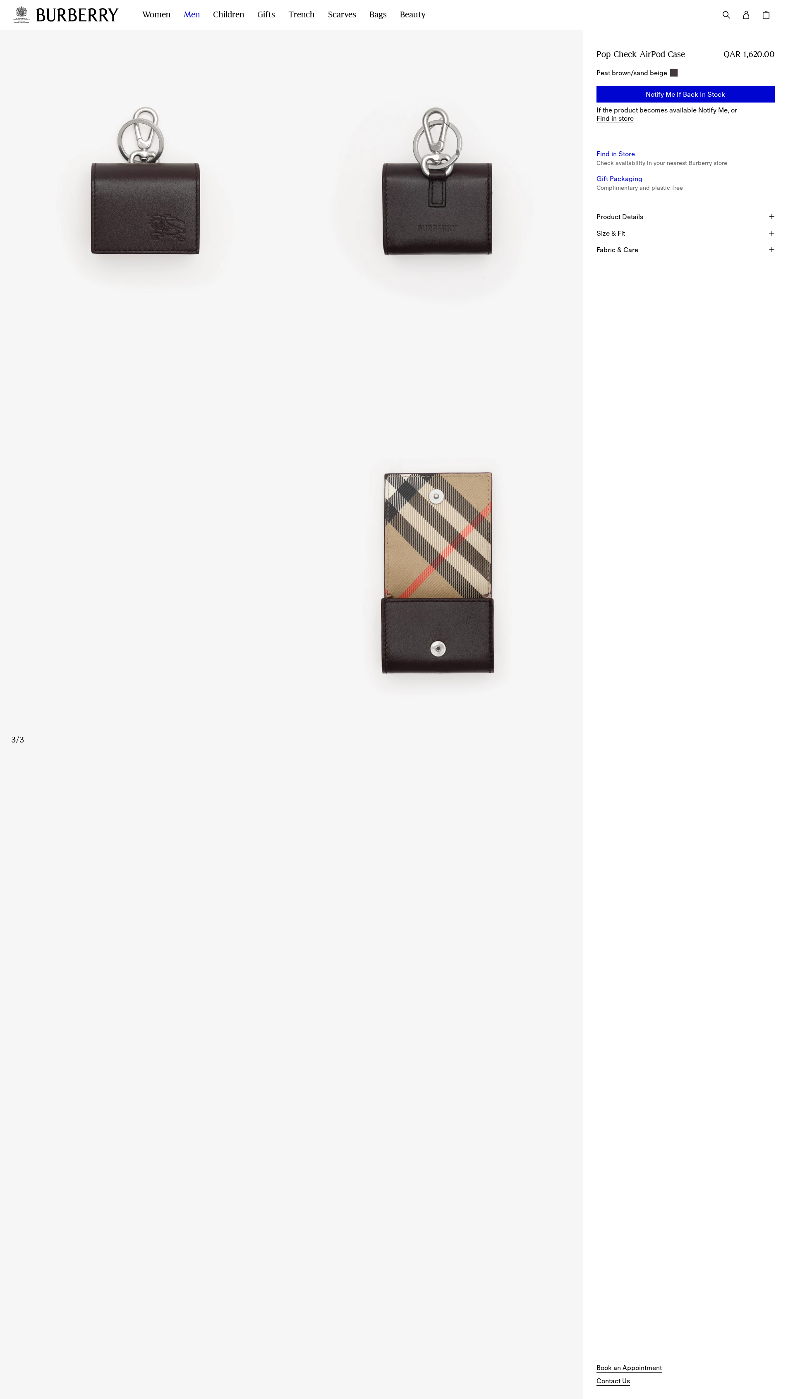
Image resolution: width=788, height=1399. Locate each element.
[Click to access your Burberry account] (746, 15)
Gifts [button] (266, 14)
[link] (629, 1368)
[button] (685, 94)
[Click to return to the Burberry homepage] (81, 15)
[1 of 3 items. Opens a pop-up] (146, 212)
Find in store (615, 118)
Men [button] (192, 14)
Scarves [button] (342, 14)
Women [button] (156, 14)
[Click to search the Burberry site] (726, 15)
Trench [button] (301, 14)
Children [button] (228, 14)
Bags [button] (378, 14)
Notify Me (713, 110)
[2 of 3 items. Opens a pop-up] (437, 212)
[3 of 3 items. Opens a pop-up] (291, 576)
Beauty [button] (413, 14)
